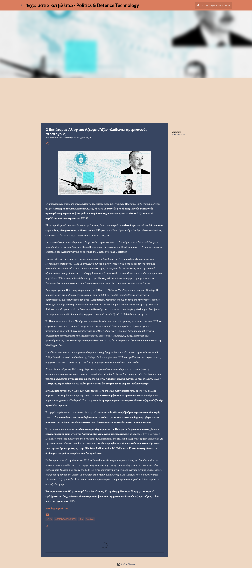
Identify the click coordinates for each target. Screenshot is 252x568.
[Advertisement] (126, 99)
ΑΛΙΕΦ (49, 519)
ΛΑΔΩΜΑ (89, 519)
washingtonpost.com (57, 508)
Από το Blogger (128, 564)
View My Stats (178, 134)
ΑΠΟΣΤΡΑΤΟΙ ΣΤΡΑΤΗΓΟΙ (65, 519)
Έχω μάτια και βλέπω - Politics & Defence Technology (82, 5)
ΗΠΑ (81, 519)
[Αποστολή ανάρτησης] (47, 516)
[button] (47, 143)
